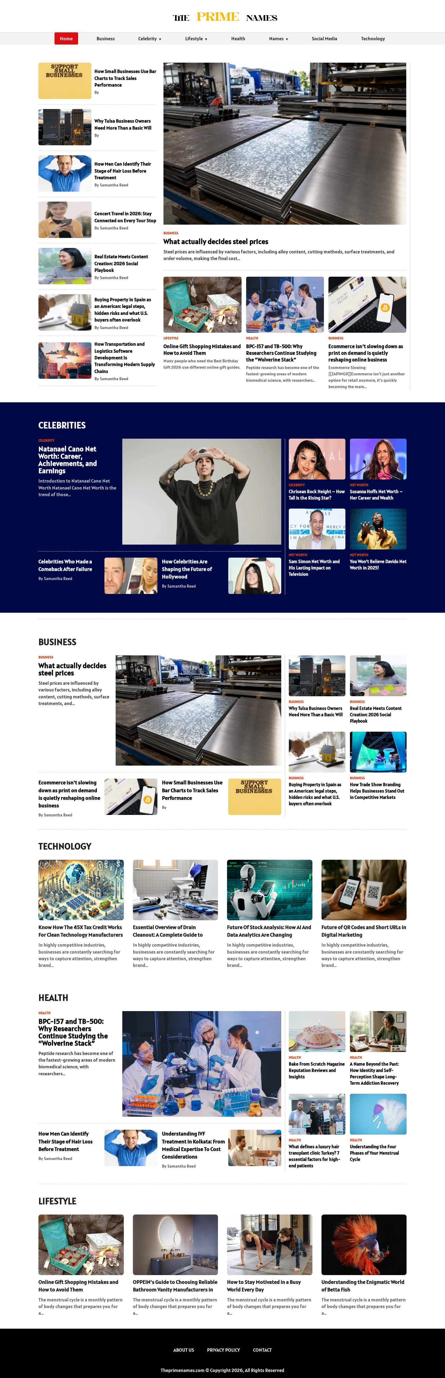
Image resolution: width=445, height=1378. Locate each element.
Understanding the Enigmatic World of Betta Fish (362, 1285)
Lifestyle (194, 38)
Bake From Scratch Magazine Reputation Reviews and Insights (317, 1070)
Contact (262, 1350)
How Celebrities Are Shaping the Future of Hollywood (187, 569)
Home (66, 38)
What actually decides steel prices (215, 241)
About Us (183, 1350)
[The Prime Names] (222, 16)
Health (238, 38)
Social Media (324, 38)
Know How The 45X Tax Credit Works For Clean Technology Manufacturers (80, 931)
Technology (373, 38)
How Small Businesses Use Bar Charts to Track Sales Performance (125, 78)
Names (276, 38)
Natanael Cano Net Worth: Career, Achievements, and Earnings (67, 459)
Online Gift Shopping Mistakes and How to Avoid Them (202, 349)
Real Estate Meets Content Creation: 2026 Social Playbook (121, 263)
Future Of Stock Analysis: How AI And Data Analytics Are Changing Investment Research (269, 931)
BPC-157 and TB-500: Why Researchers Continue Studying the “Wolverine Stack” (281, 353)
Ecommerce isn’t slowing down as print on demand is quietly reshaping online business (365, 353)
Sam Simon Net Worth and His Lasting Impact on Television (314, 568)
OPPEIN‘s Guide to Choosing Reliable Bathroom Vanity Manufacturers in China (175, 1285)
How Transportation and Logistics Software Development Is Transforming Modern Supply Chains (124, 357)
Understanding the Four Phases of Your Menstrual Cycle (374, 1153)
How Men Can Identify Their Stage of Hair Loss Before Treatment (122, 170)
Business (106, 38)
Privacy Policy (223, 1350)
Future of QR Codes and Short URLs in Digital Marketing (363, 931)
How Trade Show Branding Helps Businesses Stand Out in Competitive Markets (377, 791)
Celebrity (147, 38)
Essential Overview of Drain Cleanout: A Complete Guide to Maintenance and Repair (168, 931)
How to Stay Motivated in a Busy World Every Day (264, 1285)
